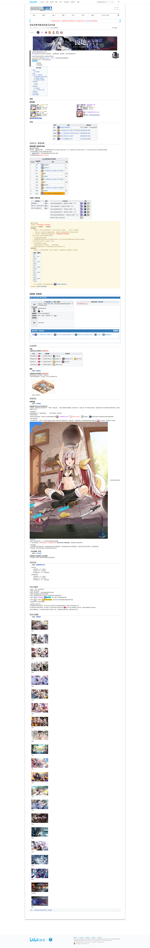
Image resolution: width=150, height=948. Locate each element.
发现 (56, 2)
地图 (63, 15)
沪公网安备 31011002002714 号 (82, 943)
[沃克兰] (98, 420)
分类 (31, 910)
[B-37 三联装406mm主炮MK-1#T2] (36, 334)
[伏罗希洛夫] (33, 107)
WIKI (60, 2)
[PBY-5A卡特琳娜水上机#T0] (58, 138)
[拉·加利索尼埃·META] (80, 113)
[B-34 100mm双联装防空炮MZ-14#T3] (55, 334)
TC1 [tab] (31, 297)
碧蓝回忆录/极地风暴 (41, 286)
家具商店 (38, 370)
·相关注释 (100, 301)
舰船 (43, 15)
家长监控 (93, 937)
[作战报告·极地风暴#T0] (58, 127)
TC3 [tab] (38, 297)
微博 (52, 58)
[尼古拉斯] (35, 597)
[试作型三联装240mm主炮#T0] (58, 136)
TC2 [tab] (34, 297)
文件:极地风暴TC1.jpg (82, 303)
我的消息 (116, 7)
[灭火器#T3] (95, 334)
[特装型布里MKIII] (71, 416)
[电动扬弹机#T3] (103, 334)
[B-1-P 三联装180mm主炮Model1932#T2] (58, 133)
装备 (53, 15)
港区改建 (34, 53)
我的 (78, 2)
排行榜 (51, 2)
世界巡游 (38, 403)
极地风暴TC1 (49, 301)
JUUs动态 (38, 553)
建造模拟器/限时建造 (36, 118)
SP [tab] (40, 297)
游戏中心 (75, 937)
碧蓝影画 (38, 616)
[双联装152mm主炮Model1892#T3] (76, 334)
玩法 (73, 15)
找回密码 (87, 937)
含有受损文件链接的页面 (40, 910)
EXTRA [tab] (44, 297)
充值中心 (73, 2)
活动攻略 (49, 910)
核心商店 (82, 138)
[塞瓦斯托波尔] (80, 107)
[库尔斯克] (33, 113)
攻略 (92, 15)
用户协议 (99, 937)
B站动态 (46, 58)
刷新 (90, 21)
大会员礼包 (66, 2)
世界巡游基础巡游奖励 (94, 115)
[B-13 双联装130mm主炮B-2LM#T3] (58, 130)
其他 (83, 15)
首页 (47, 2)
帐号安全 (81, 937)
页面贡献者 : (32, 32)
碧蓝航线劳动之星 (40, 564)
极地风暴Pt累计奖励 (85, 130)
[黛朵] (35, 599)
